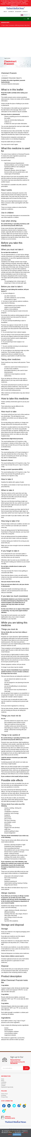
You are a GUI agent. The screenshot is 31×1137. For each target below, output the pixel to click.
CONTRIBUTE (11, 11)
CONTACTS (25, 11)
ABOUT (5, 11)
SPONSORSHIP (18, 11)
